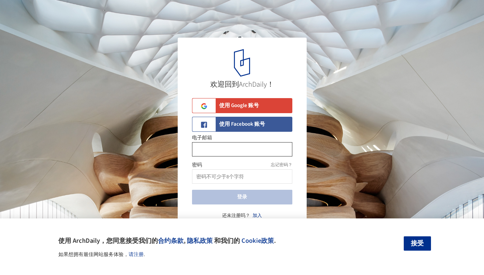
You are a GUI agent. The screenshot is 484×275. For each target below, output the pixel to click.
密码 (197, 165)
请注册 (136, 254)
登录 (242, 197)
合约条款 (171, 240)
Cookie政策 (257, 240)
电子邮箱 (202, 137)
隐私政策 (200, 240)
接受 (417, 243)
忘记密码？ (281, 165)
